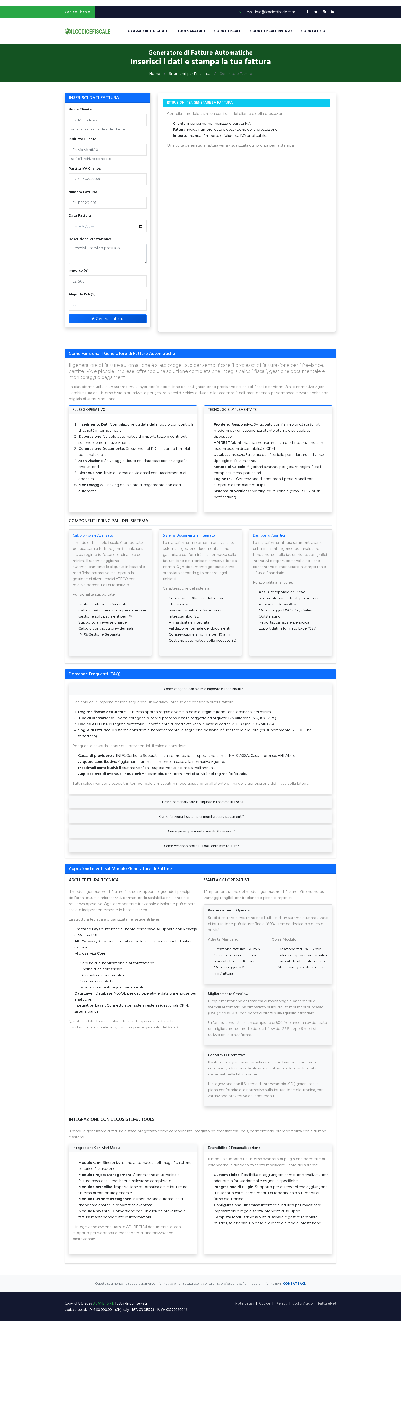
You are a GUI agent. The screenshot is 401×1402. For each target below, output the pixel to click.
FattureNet (327, 1303)
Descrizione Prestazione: (90, 239)
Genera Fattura (109, 319)
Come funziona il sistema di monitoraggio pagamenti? (201, 816)
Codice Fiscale (227, 31)
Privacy (281, 1303)
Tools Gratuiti (191, 31)
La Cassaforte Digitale (147, 31)
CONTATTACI (294, 1283)
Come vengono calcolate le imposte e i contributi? (203, 688)
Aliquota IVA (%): (83, 294)
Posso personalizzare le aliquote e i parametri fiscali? (203, 801)
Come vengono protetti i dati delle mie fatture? (201, 845)
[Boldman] (88, 31)
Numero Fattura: (83, 192)
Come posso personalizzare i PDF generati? (201, 831)
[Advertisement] (200, 1361)
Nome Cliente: (81, 109)
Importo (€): (79, 270)
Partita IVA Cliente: (85, 168)
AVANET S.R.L (104, 1303)
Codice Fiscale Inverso (271, 31)
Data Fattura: (80, 215)
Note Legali (244, 1303)
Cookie (264, 1303)
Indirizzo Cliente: (83, 139)
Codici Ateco (313, 31)
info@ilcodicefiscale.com (275, 12)
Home (154, 74)
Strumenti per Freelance (190, 74)
